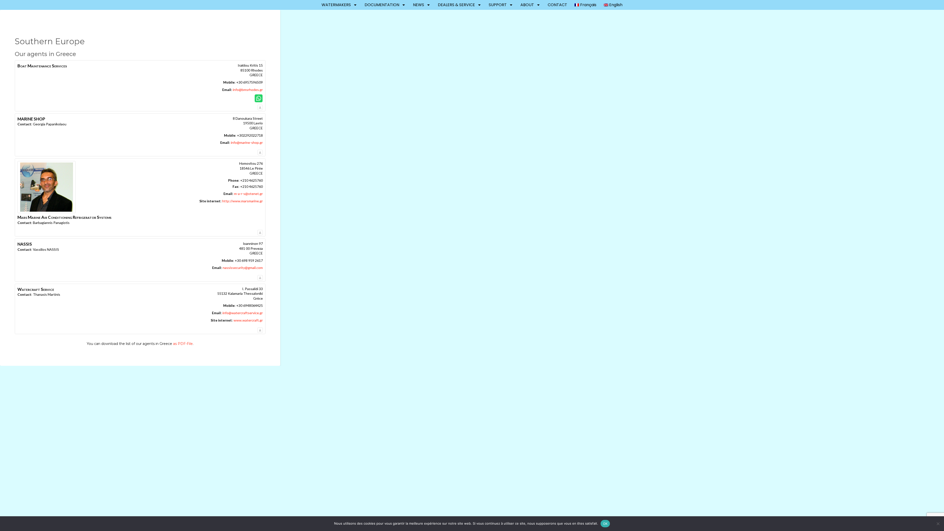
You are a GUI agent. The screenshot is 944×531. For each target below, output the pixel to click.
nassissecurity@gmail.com (243, 268)
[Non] (937, 523)
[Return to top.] (260, 106)
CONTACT (557, 5)
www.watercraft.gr (248, 320)
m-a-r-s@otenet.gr (248, 194)
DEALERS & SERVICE (456, 5)
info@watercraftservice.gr (242, 313)
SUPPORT (498, 5)
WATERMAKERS (336, 5)
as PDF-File (183, 343)
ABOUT (527, 5)
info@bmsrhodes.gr (248, 90)
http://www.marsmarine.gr (242, 201)
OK (605, 524)
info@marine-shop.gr (247, 142)
